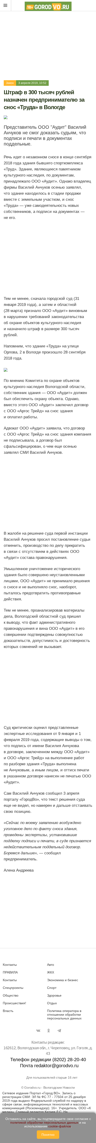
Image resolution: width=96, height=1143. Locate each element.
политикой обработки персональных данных (44, 1122)
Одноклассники (48, 1030)
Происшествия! (14, 1003)
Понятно (48, 1134)
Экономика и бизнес (62, 980)
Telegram (59, 1030)
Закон (10, 83)
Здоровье (54, 995)
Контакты (10, 964)
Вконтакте (38, 1030)
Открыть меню (5, 5)
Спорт (51, 988)
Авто (50, 964)
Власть (8, 1011)
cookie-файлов (59, 1126)
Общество (10, 995)
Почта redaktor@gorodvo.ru (49, 1065)
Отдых (52, 1003)
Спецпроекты (13, 988)
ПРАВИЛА (10, 972)
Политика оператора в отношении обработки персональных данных (64, 1014)
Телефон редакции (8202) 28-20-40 (48, 1059)
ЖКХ (50, 972)
